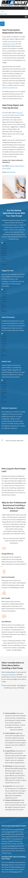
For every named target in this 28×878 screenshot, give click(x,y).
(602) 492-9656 (11, 172)
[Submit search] (2, 23)
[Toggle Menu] (26, 8)
